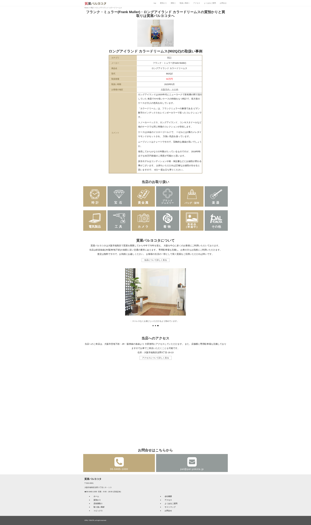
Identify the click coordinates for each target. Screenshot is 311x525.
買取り (173, 3)
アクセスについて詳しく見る (155, 358)
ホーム (96, 496)
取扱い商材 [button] (184, 3)
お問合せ (223, 3)
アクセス (196, 3)
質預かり (163, 3)
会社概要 (168, 496)
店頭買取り (98, 503)
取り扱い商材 (99, 507)
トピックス (98, 511)
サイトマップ (170, 507)
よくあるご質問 (210, 3)
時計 (169, 57)
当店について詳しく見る (155, 260)
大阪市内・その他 (169, 89)
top (155, 3)
